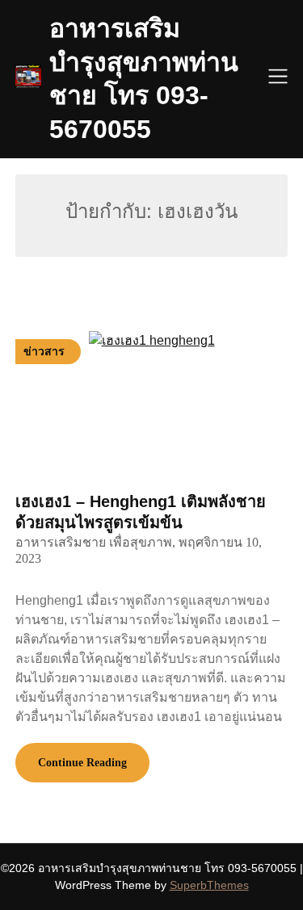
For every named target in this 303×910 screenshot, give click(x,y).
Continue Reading (82, 763)
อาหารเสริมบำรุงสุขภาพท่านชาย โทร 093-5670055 (143, 79)
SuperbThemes (209, 885)
